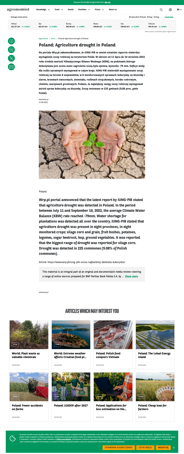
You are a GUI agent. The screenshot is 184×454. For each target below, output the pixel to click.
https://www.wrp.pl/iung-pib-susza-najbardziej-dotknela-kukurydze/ (86, 262)
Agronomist (43, 39)
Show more (131, 276)
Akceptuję (163, 448)
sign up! (107, 2)
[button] (11, 41)
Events (71, 10)
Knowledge (41, 10)
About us (113, 10)
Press (53, 39)
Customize (169, 17)
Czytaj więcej (145, 448)
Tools (57, 10)
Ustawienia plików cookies (119, 448)
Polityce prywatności (63, 439)
